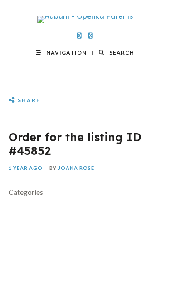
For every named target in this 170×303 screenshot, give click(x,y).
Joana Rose (76, 168)
